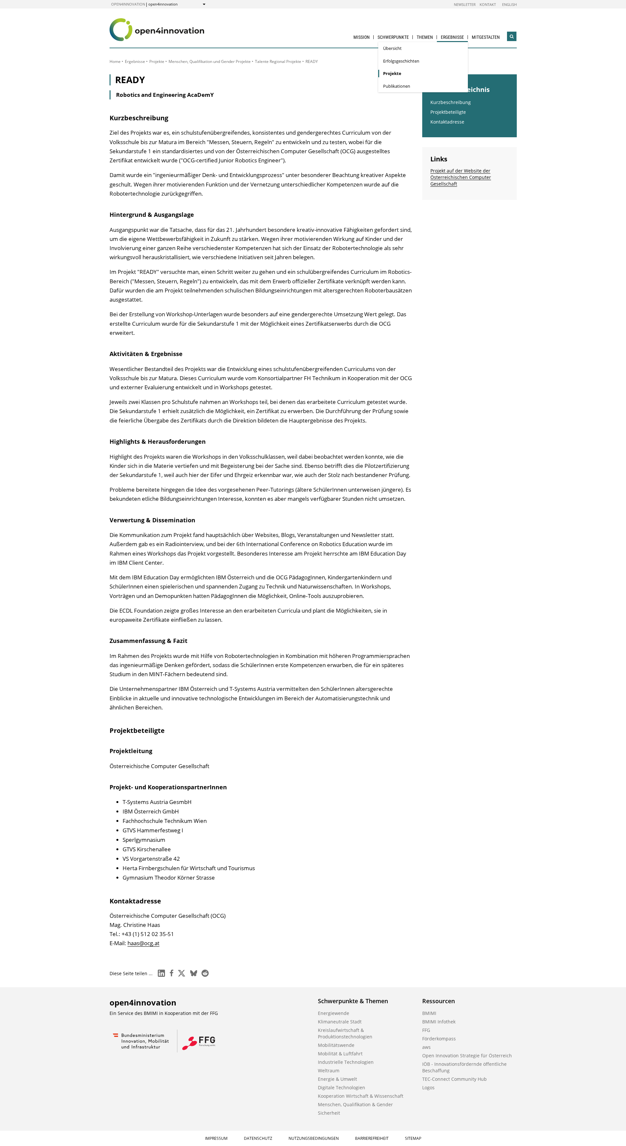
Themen (425, 37)
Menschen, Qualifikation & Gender (355, 1104)
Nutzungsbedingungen (314, 1138)
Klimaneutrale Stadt (340, 1022)
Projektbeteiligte (448, 112)
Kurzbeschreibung (450, 102)
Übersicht (392, 48)
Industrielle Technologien (346, 1062)
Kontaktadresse (447, 122)
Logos (428, 1087)
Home (115, 61)
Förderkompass (439, 1038)
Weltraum (328, 1070)
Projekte (392, 73)
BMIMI (429, 1013)
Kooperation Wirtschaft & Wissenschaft (360, 1096)
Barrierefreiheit (372, 1138)
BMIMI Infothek (438, 1022)
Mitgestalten (486, 37)
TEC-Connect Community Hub (454, 1079)
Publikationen (396, 86)
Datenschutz (258, 1138)
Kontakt (488, 4)
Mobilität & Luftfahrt (340, 1053)
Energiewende (333, 1013)
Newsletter (465, 4)
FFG (426, 1030)
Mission (361, 37)
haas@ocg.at (143, 943)
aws (426, 1047)
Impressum (216, 1138)
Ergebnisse (452, 37)
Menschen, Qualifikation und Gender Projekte (210, 61)
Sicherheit (329, 1113)
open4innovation (128, 4)
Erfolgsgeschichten (401, 61)
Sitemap (413, 1138)
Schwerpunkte (393, 37)
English (509, 4)
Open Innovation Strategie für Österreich (467, 1055)
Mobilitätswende (336, 1045)
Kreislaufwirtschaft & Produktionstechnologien (345, 1033)
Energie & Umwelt (337, 1079)
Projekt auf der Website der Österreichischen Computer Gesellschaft (460, 177)
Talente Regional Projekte (278, 61)
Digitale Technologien (341, 1087)
